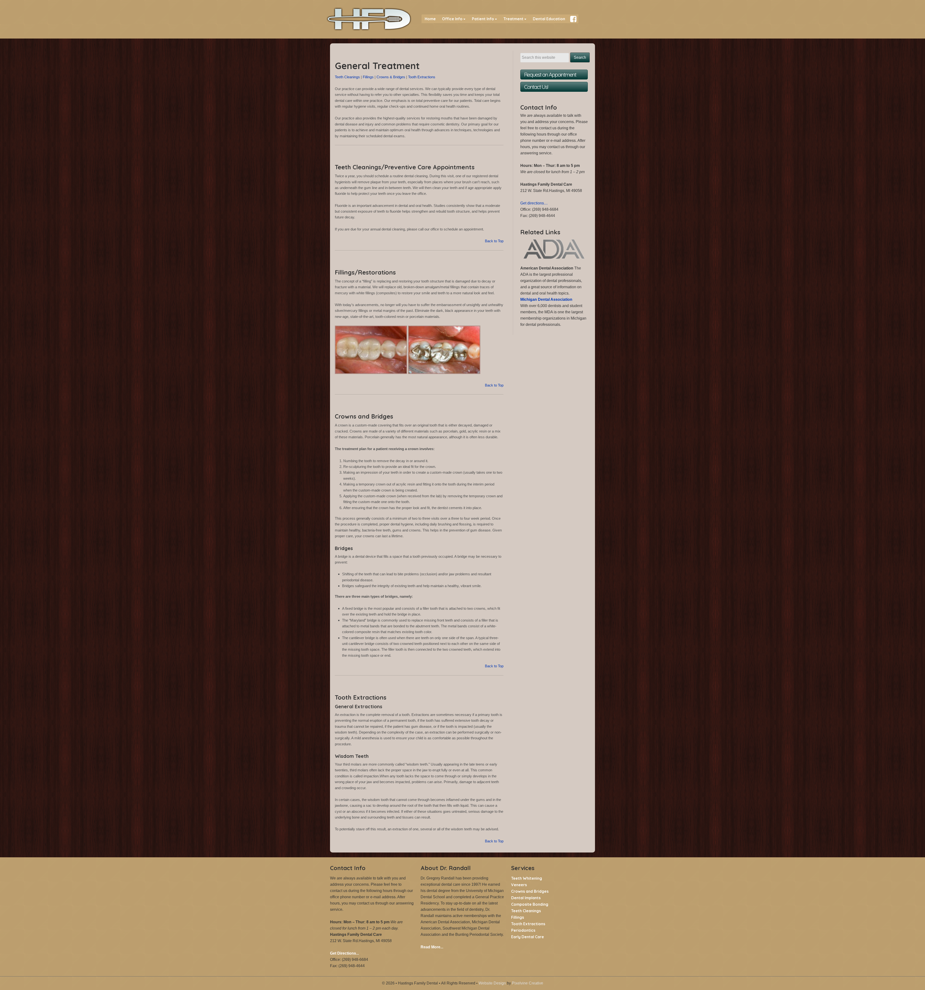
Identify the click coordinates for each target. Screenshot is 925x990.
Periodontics (523, 930)
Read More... (432, 947)
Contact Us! (536, 86)
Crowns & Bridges (391, 77)
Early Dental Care (527, 936)
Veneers (519, 884)
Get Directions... (344, 953)
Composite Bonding (529, 904)
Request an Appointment (550, 74)
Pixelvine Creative (527, 983)
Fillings (368, 77)
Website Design (492, 983)
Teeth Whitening (526, 878)
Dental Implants (526, 897)
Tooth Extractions (421, 77)
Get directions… (534, 203)
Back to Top (494, 241)
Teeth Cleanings (347, 77)
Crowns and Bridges (529, 891)
